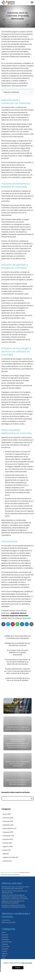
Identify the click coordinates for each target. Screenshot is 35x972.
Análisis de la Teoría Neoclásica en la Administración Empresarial (13, 902)
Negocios (6, 847)
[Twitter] (8, 624)
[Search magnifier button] (31, 798)
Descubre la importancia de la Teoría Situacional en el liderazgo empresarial (13, 906)
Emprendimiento (8, 829)
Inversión (6, 843)
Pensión (5, 850)
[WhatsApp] (17, 624)
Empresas (6, 832)
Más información (27, 963)
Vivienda (5, 861)
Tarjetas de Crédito (9, 857)
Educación (6, 821)
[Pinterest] (13, 624)
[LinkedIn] (22, 624)
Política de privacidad (8, 922)
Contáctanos (6, 920)
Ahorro (5, 814)
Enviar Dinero (7, 836)
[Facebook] (3, 624)
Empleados (6, 825)
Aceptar (17, 968)
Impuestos (6, 839)
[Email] (31, 624)
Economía (6, 818)
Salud (4, 854)
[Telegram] (27, 624)
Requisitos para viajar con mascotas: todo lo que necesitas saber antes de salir (15, 887)
